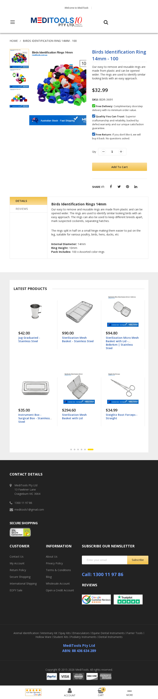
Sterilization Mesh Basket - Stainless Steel (78, 339)
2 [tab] (74, 449)
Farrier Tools (135, 633)
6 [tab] (90, 449)
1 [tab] (71, 449)
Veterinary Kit (49, 633)
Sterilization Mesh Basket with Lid (74, 416)
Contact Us (17, 556)
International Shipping (23, 583)
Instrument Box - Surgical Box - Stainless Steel (34, 418)
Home (14, 41)
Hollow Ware (43, 637)
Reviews (22, 209)
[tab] (28, 201)
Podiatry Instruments (83, 637)
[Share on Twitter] (119, 187)
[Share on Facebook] (111, 187)
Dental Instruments (110, 637)
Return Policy (18, 570)
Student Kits (60, 637)
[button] (19, 78)
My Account (17, 563)
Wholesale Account (58, 583)
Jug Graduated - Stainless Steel (29, 339)
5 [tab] (85, 449)
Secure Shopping (20, 577)
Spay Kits (65, 633)
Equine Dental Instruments (108, 633)
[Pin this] (127, 187)
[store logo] (57, 22)
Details (21, 201)
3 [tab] (78, 449)
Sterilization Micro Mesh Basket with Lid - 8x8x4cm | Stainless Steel (122, 343)
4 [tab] (81, 449)
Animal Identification (26, 633)
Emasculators (81, 633)
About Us (51, 556)
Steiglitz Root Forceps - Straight (121, 416)
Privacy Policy (54, 563)
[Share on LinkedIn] (136, 187)
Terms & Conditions (58, 570)
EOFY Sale (16, 590)
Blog (49, 577)
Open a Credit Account (60, 590)
